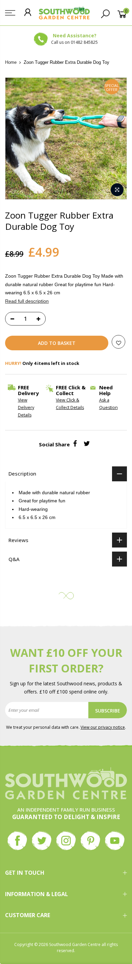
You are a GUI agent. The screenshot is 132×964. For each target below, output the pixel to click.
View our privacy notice (103, 727)
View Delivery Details (26, 407)
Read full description (27, 301)
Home (11, 62)
